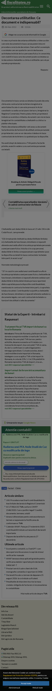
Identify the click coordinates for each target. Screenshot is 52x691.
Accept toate (26, 683)
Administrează (14, 688)
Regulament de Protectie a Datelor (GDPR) (20, 675)
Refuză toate (38, 688)
